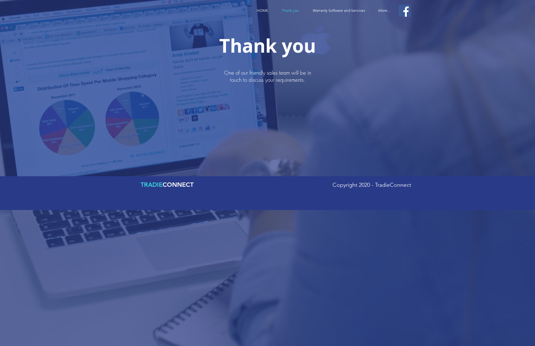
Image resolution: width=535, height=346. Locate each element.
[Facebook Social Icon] (404, 11)
